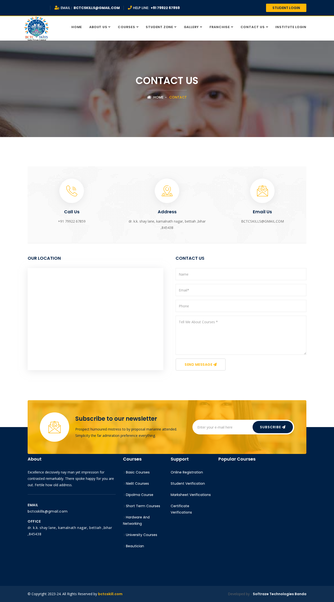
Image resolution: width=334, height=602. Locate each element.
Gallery (191, 27)
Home (76, 27)
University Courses (141, 534)
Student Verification (188, 483)
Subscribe (271, 427)
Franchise (220, 27)
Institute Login (290, 27)
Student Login (286, 7)
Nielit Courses (137, 483)
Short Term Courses (143, 506)
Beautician (135, 546)
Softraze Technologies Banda (279, 593)
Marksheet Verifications (191, 494)
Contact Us (253, 27)
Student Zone (159, 27)
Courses (126, 27)
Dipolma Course (139, 494)
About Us (98, 27)
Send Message (199, 364)
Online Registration (187, 472)
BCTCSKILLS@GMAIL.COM (48, 511)
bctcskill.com (110, 593)
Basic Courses (138, 472)
